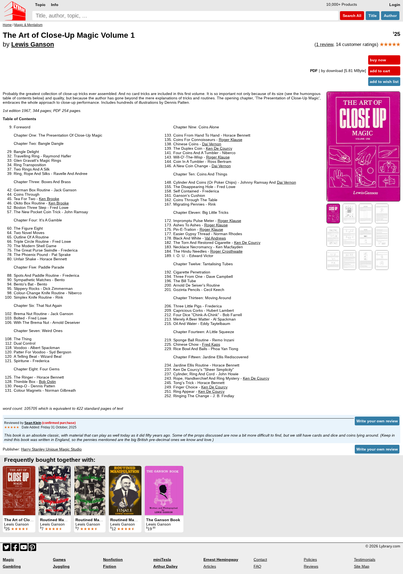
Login (394, 4)
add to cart (380, 71)
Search (351, 15)
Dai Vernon (211, 144)
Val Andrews (215, 238)
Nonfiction (113, 559)
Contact (260, 559)
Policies (310, 559)
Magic (8, 559)
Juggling (61, 566)
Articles (209, 566)
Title (372, 15)
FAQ (257, 566)
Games (59, 559)
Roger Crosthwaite (226, 251)
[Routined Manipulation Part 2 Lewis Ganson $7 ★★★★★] (90, 490)
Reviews (311, 566)
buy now (378, 60)
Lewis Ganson (32, 44)
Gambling (12, 566)
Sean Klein (32, 423)
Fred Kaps (211, 344)
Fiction (109, 566)
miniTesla (162, 559)
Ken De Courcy (219, 148)
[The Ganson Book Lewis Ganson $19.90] (164, 490)
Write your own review (377, 421)
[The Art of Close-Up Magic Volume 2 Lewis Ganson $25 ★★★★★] (19, 490)
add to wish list (384, 81)
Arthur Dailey (165, 566)
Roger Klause (230, 139)
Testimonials (364, 559)
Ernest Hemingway (220, 559)
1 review (324, 44)
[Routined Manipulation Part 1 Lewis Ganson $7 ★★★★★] (55, 490)
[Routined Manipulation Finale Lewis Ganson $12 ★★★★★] (125, 490)
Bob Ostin (47, 381)
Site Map (361, 566)
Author (390, 15)
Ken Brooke (49, 199)
